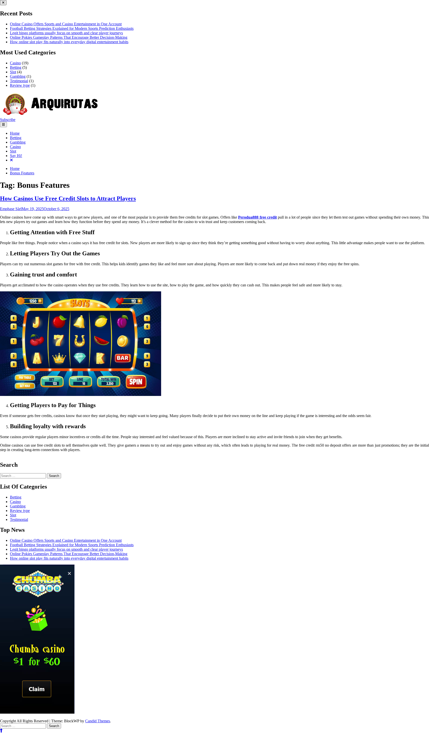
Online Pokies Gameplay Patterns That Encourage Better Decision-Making (68, 37)
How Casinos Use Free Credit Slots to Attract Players (68, 198)
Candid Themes (97, 721)
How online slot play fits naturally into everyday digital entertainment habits (69, 42)
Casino (15, 63)
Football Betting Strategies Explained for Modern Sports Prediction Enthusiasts (72, 28)
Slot (13, 72)
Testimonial (19, 81)
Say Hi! (16, 156)
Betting (15, 67)
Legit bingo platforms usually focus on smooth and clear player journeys (66, 33)
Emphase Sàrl (11, 209)
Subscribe (7, 119)
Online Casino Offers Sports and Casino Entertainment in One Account (66, 24)
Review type (20, 85)
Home (15, 133)
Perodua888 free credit (257, 217)
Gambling (18, 76)
